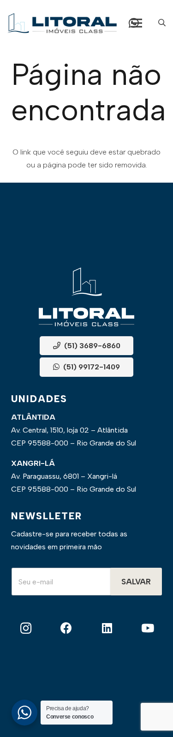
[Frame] (62, 23)
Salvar (136, 581)
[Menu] (136, 23)
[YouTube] (147, 628)
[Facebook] (66, 628)
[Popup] (162, 23)
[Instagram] (25, 628)
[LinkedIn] (106, 628)
